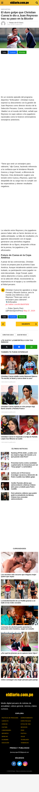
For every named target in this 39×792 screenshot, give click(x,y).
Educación (5, 742)
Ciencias (5, 724)
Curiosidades (6, 730)
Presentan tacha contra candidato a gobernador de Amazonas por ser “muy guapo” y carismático (24, 465)
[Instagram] (25, 763)
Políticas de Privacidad (10, 718)
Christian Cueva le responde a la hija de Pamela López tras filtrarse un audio (19, 438)
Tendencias (25, 742)
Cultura (4, 727)
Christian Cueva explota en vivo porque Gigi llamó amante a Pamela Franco (18, 407)
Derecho (5, 736)
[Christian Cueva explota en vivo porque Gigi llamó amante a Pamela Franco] (19, 395)
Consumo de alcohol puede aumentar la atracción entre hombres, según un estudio (17, 628)
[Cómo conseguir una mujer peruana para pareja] (19, 667)
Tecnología (25, 739)
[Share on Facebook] (19, 347)
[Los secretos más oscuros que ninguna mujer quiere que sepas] (19, 562)
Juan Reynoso (22, 335)
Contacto (5, 721)
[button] (2, 3)
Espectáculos (26, 721)
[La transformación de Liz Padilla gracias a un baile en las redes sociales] (19, 589)
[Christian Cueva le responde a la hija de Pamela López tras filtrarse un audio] (19, 425)
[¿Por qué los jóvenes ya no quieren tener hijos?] (19, 641)
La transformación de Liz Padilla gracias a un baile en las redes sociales (18, 602)
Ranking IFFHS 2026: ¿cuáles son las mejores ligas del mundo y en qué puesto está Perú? (24, 455)
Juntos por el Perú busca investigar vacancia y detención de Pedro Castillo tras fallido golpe (24, 475)
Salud (23, 736)
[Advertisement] (19, 75)
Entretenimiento (27, 718)
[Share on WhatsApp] (31, 347)
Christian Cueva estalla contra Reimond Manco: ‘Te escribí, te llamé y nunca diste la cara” (19, 377)
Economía (5, 739)
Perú (22, 730)
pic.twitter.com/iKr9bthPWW (17, 304)
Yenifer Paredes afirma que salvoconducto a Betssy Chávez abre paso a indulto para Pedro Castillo (23, 486)
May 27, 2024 (29, 311)
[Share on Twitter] (7, 347)
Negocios (24, 727)
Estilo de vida (26, 724)
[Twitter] (19, 763)
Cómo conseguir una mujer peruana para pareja (19, 680)
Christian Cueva (8, 335)
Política (23, 733)
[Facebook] (13, 763)
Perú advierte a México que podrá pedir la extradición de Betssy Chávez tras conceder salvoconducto (24, 496)
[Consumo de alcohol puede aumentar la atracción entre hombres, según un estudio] (19, 615)
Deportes (5, 9)
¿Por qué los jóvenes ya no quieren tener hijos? (19, 653)
